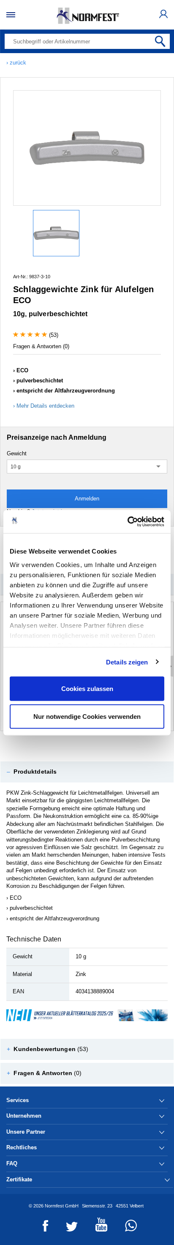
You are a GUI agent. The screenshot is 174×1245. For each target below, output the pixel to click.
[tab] (87, 771)
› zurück (16, 62)
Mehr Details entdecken (45, 406)
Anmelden (87, 498)
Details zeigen (127, 661)
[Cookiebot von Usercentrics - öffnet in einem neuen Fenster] (127, 521)
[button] (87, 772)
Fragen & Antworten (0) (41, 346)
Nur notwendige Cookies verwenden (87, 716)
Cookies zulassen (87, 688)
